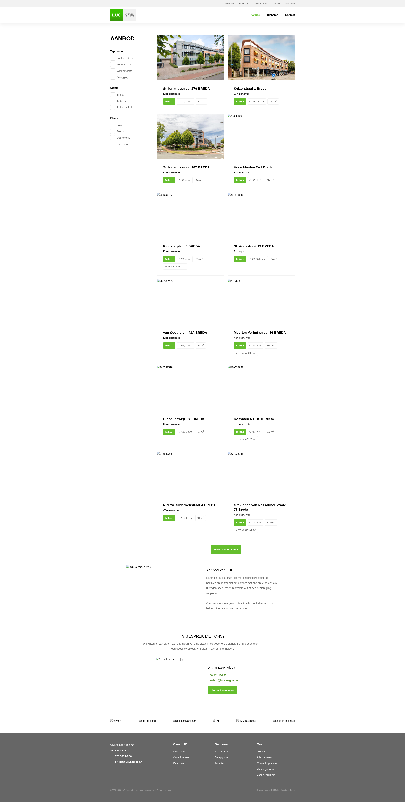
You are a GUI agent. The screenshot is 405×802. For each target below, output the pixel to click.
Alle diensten (264, 757)
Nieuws (276, 3)
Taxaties (220, 763)
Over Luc (243, 3)
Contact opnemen (222, 690)
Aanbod (255, 14)
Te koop (121, 101)
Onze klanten (260, 3)
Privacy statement (164, 790)
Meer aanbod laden (226, 549)
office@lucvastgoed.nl (129, 761)
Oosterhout (123, 137)
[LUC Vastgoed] (123, 15)
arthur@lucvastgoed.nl (224, 680)
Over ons (178, 763)
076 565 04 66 (123, 756)
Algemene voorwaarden (145, 790)
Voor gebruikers (266, 774)
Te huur (121, 94)
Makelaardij (221, 751)
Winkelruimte (124, 70)
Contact (290, 14)
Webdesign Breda (288, 790)
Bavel (120, 125)
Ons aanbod (180, 751)
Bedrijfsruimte (125, 64)
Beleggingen (222, 757)
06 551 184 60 (218, 675)
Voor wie (229, 3)
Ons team (290, 3)
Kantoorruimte (125, 58)
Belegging (122, 77)
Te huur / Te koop (127, 107)
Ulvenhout (122, 144)
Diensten (272, 14)
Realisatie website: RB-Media (268, 790)
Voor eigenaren (265, 769)
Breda (120, 131)
